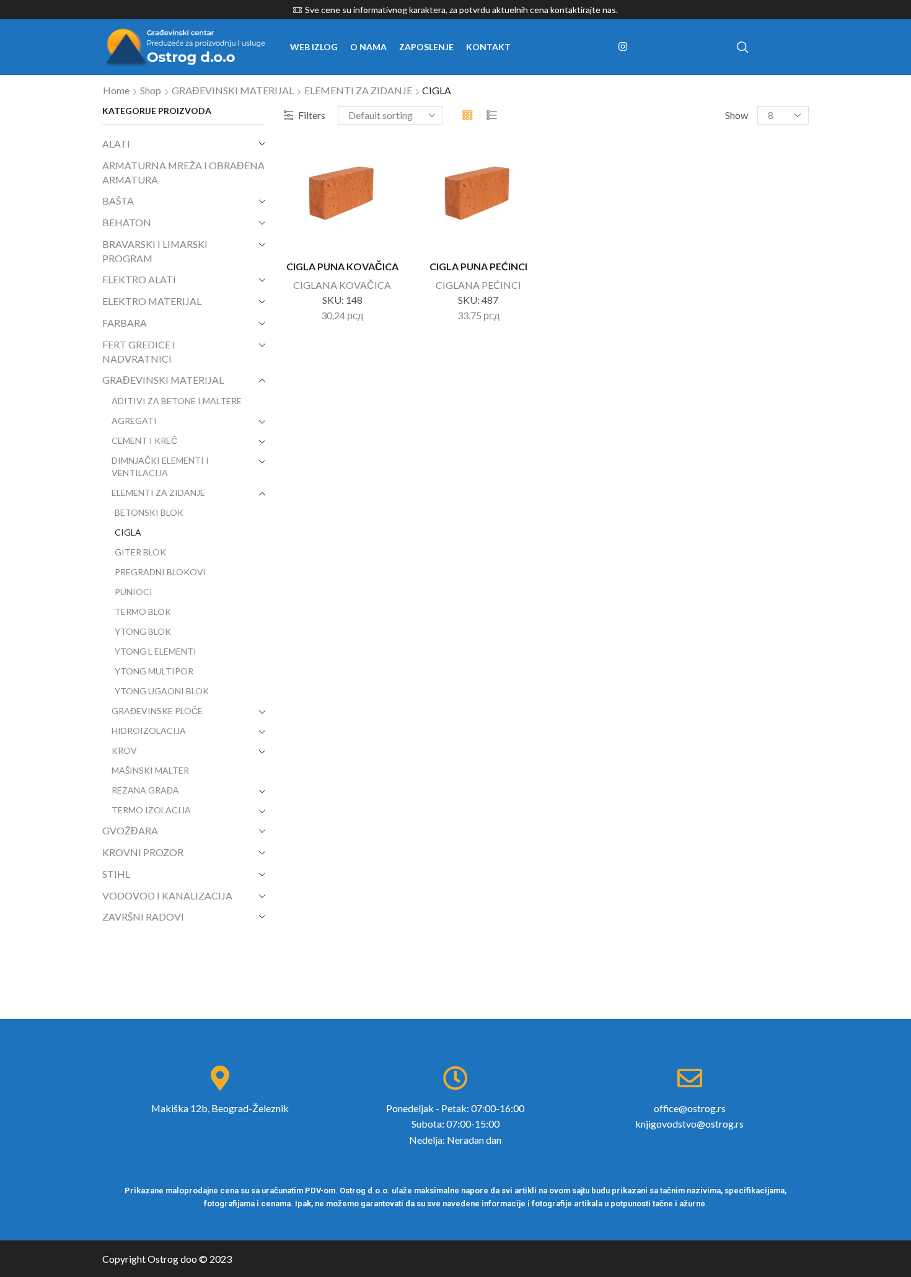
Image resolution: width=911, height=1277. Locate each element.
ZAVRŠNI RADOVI (143, 916)
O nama (368, 47)
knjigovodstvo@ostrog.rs (689, 1123)
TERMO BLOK (143, 611)
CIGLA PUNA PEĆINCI (478, 266)
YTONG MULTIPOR (154, 671)
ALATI (116, 143)
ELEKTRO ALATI (139, 279)
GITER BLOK (140, 552)
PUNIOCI (133, 591)
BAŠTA (118, 200)
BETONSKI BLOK (149, 512)
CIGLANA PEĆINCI (478, 285)
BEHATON (126, 222)
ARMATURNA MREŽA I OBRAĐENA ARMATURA (183, 172)
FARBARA (124, 323)
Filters (311, 115)
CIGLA (128, 532)
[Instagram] (622, 47)
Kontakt (488, 47)
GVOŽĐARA (130, 830)
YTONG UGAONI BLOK (162, 691)
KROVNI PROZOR (142, 852)
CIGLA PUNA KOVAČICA (342, 266)
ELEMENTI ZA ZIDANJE (358, 90)
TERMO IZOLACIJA (151, 810)
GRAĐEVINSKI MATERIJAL (233, 90)
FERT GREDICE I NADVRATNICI (138, 351)
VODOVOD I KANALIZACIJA (167, 895)
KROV (124, 750)
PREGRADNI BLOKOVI (160, 572)
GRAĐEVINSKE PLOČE (157, 710)
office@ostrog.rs (690, 1108)
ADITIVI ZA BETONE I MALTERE (177, 400)
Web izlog (314, 47)
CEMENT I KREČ (144, 440)
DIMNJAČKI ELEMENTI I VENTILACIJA (160, 466)
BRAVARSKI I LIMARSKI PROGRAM (155, 251)
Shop (150, 90)
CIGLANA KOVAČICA (342, 285)
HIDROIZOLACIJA (149, 730)
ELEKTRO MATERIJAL (151, 301)
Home (116, 90)
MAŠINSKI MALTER (150, 770)
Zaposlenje (426, 47)
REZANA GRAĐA (145, 790)
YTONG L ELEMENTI (155, 651)
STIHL (116, 874)
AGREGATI (134, 420)
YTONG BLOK (143, 631)
